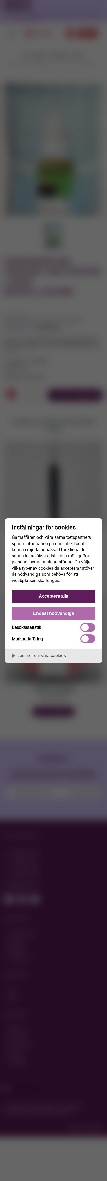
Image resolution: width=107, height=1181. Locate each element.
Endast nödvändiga (53, 613)
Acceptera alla (53, 596)
